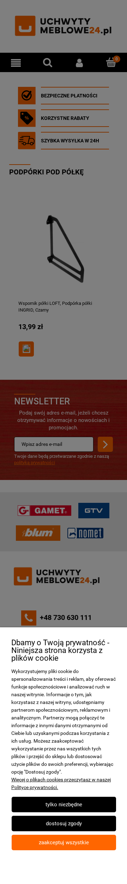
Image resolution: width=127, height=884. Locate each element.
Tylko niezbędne (64, 804)
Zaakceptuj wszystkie (64, 842)
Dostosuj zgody (64, 823)
